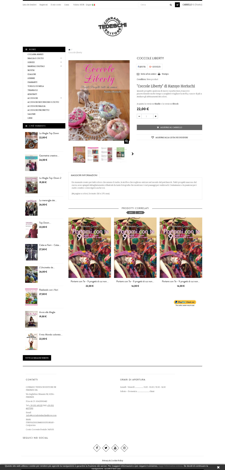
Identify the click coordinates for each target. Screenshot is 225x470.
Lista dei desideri (30, 4)
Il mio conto (56, 4)
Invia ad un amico (148, 73)
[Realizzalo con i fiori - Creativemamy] (31, 297)
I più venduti (37, 125)
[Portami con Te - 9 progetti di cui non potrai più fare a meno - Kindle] (181, 247)
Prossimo (133, 153)
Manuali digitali (36, 66)
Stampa (165, 73)
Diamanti (32, 82)
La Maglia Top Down (49, 133)
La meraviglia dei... (48, 200)
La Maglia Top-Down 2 (50, 178)
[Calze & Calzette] (31, 252)
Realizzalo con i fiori (48, 289)
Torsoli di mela (36, 86)
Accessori (33, 98)
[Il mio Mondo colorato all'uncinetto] (31, 342)
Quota (142, 66)
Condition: (141, 79)
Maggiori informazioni (84, 175)
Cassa (66, 4)
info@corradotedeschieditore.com (41, 415)
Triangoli (33, 90)
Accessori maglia (36, 106)
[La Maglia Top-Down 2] (31, 185)
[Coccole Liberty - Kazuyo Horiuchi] (79, 154)
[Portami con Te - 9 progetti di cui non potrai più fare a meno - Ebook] (135, 247)
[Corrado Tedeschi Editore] (112, 26)
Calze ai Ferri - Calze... (50, 245)
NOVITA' (31, 70)
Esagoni (32, 74)
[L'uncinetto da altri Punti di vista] (31, 274)
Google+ (156, 66)
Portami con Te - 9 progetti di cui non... (90, 281)
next (140, 212)
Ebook (175, 103)
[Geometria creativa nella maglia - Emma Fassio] (31, 163)
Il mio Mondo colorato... (50, 334)
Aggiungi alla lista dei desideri (171, 137)
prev (131, 212)
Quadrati (32, 94)
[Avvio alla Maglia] (31, 319)
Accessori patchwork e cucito (43, 102)
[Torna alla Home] (69, 49)
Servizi (31, 62)
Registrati (44, 4)
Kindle (157, 103)
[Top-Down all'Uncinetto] (31, 230)
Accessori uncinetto (38, 110)
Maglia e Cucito (36, 58)
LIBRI (30, 118)
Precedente (69, 153)
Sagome (32, 114)
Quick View (90, 283)
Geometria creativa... (49, 155)
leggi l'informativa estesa (170, 466)
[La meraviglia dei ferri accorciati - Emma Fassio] (31, 207)
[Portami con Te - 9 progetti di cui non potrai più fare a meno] (89, 247)
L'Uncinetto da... (47, 267)
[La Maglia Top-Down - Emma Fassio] (31, 140)
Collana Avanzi (35, 54)
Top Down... (45, 222)
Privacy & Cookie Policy (112, 460)
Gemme (31, 78)
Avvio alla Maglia (47, 312)
